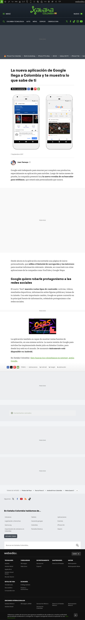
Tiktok (74, 21)
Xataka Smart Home (9, 573)
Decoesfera (8, 588)
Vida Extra (24, 566)
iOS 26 (55, 56)
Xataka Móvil (9, 566)
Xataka (7, 563)
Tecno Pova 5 (39, 490)
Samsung (8, 525)
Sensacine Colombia (39, 607)
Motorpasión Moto (74, 566)
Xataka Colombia (42, 10)
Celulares (8, 517)
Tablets (33, 517)
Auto (28, 21)
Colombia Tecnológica (15, 21)
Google (52, 367)
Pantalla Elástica (37, 529)
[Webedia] (10, 553)
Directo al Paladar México (58, 604)
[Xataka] (1, 1)
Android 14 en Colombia (54, 490)
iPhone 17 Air (76, 56)
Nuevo (76, 14)
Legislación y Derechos (13, 521)
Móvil (35, 21)
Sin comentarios (19, 89)
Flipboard (35, 89)
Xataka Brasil (9, 606)
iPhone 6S (61, 525)
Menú (8, 14)
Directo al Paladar (58, 563)
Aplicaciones (33, 367)
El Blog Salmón (25, 585)
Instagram (77, 21)
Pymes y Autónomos (24, 588)
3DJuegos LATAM (26, 604)
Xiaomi (60, 529)
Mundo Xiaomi (9, 577)
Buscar (77, 545)
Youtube (81, 21)
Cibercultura (53, 21)
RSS (25, 498)
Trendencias (9, 585)
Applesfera (8, 569)
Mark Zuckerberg (29, 56)
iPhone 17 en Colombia (14, 56)
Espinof (38, 566)
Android (44, 367)
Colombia (34, 525)
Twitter (67, 21)
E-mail (38, 89)
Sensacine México (42, 604)
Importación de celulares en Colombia (14, 530)
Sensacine (39, 563)
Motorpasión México (72, 604)
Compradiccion (10, 591)
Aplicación (62, 367)
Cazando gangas (37, 521)
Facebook (70, 21)
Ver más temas (10, 536)
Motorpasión (72, 563)
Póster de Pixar (27, 490)
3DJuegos (24, 563)
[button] (24, 162)
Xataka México (9, 604)
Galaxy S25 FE (64, 56)
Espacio (43, 21)
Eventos (60, 521)
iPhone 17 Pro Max (44, 56)
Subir (75, 554)
